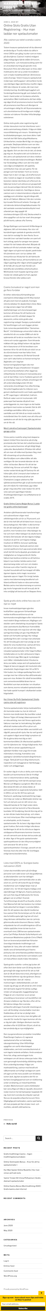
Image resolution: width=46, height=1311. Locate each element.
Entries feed (9, 1266)
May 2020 (8, 1230)
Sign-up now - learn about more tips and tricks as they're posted (23, 1298)
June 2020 (8, 1225)
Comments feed (11, 1271)
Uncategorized (10, 1246)
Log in (6, 1261)
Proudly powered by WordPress (16, 1289)
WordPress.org (10, 1276)
